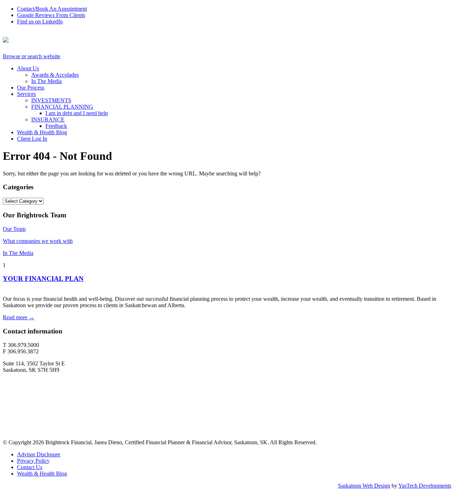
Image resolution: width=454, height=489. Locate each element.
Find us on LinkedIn (40, 21)
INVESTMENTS (51, 100)
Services (26, 94)
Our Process (30, 88)
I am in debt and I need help (76, 113)
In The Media (46, 81)
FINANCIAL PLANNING (62, 107)
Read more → (18, 317)
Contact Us (29, 467)
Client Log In (32, 139)
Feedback (56, 126)
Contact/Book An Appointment (52, 9)
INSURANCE (48, 119)
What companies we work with (38, 241)
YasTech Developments (424, 486)
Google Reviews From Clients (51, 15)
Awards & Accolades (55, 75)
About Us (28, 68)
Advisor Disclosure (38, 454)
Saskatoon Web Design (364, 486)
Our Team (14, 229)
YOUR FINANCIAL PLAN (43, 278)
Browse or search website (31, 56)
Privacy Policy (33, 461)
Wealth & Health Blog (42, 132)
